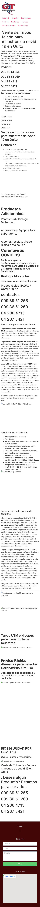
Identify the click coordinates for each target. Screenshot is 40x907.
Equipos (5, 22)
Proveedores (26, 18)
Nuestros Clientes (8, 26)
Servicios (15, 18)
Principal (5, 18)
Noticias (25, 22)
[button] (20, 830)
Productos (15, 22)
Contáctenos (23, 26)
